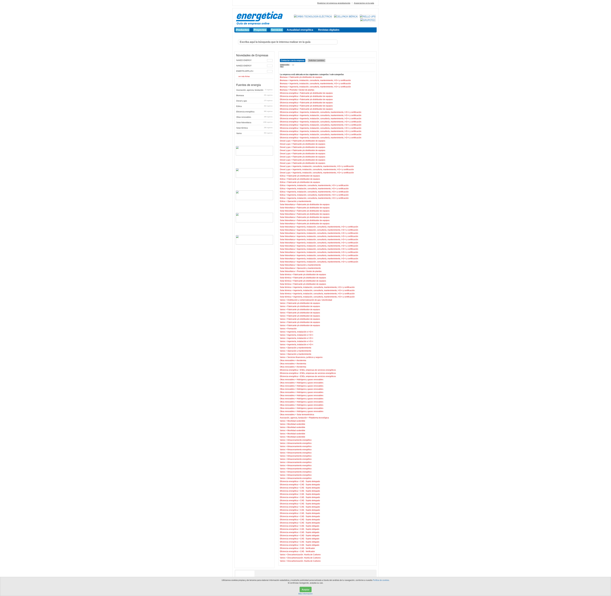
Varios (254, 133)
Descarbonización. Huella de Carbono (304, 555)
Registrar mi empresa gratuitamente (333, 3)
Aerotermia (301, 360)
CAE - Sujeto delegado (310, 481)
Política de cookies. (381, 580)
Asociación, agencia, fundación (254, 90)
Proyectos (260, 29)
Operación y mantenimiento (299, 201)
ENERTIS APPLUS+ (245, 71)
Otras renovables (254, 117)
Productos (242, 29)
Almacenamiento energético (299, 440)
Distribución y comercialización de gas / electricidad (309, 300)
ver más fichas (244, 76)
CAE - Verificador (307, 548)
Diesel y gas (254, 101)
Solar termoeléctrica (305, 414)
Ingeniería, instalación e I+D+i (300, 332)
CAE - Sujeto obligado (309, 526)
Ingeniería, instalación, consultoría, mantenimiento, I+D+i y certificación (320, 80)
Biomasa (254, 95)
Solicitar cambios (316, 60)
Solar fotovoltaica (254, 122)
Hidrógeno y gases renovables (310, 379)
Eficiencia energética (254, 112)
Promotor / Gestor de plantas (302, 90)
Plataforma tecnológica (319, 418)
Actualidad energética (300, 29)
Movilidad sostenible (296, 421)
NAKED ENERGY (244, 60)
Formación (292, 329)
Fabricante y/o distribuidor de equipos (306, 77)
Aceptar (305, 589)
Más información (305, 593)
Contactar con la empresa (292, 60)
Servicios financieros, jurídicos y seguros (305, 357)
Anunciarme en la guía (364, 3)
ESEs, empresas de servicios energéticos (318, 370)
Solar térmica (254, 128)
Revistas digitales (328, 29)
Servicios (276, 29)
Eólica (254, 106)
